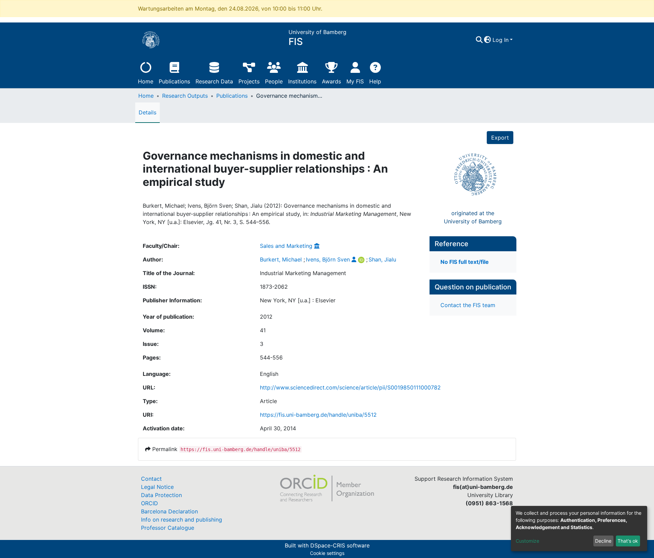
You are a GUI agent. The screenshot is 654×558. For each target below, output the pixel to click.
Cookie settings (327, 553)
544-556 (271, 357)
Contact (151, 478)
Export (500, 137)
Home (145, 81)
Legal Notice (157, 486)
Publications (174, 81)
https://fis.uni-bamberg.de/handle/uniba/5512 (318, 414)
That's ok (628, 541)
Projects (249, 81)
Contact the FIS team (467, 305)
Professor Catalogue (167, 527)
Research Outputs (185, 95)
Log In (501, 39)
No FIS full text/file (464, 261)
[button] (487, 40)
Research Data (214, 81)
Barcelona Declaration (169, 511)
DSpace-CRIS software (340, 545)
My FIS (355, 81)
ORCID (149, 503)
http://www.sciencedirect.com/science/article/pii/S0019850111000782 (350, 387)
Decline (603, 541)
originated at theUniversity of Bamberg (473, 217)
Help (375, 81)
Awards (331, 81)
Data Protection (161, 495)
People (274, 81)
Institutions (302, 81)
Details (147, 112)
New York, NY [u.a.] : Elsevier (298, 300)
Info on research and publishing (181, 519)
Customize (527, 541)
